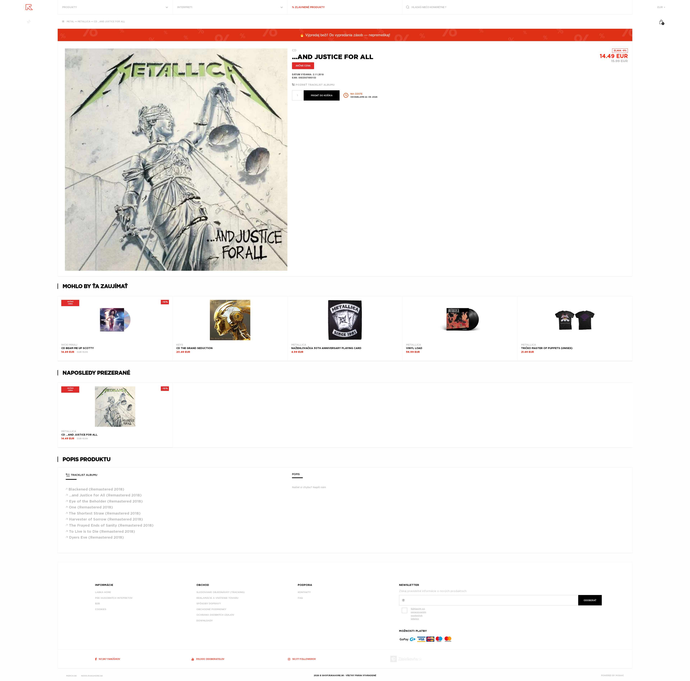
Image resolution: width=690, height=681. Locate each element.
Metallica (84, 21)
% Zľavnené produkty (308, 7)
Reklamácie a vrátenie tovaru (217, 598)
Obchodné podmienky (211, 609)
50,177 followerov (304, 659)
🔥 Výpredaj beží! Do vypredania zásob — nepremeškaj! (345, 34)
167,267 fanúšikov (109, 659)
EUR (660, 7)
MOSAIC (620, 675)
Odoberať (590, 600)
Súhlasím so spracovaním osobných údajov (418, 613)
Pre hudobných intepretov (114, 598)
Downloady (204, 620)
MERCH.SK (71, 676)
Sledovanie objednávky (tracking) (220, 592)
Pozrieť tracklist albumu (315, 85)
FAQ (300, 598)
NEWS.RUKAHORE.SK (92, 676)
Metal (70, 21)
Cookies (100, 609)
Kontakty (304, 592)
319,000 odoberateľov (209, 659)
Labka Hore (103, 592)
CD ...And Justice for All (109, 21)
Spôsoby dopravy (208, 603)
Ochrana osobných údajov (215, 614)
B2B (97, 603)
